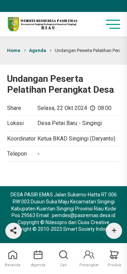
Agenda (37, 50)
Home (13, 50)
